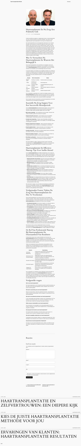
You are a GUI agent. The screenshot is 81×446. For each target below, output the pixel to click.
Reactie (27, 349)
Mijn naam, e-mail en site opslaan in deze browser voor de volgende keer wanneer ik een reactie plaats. (41, 374)
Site (26, 369)
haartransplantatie (37, 34)
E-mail (27, 364)
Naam (27, 360)
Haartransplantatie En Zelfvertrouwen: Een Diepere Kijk (39, 403)
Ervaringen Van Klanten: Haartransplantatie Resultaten (39, 434)
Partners (68, 1)
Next (1, 443)
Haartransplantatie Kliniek (16, 1)
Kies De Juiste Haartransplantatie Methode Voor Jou (40, 418)
